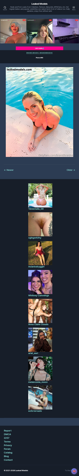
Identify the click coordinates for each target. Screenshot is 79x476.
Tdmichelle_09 (36, 208)
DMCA (7, 434)
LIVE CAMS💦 (39, 48)
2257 (6, 438)
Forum (7, 449)
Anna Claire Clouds (38, 324)
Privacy (8, 445)
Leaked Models (39, 4)
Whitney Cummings (38, 295)
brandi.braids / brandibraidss (39, 53)
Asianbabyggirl (36, 266)
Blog (6, 456)
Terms (7, 441)
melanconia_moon (37, 382)
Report (7, 430)
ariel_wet (33, 353)
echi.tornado (35, 411)
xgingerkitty (34, 237)
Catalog (8, 452)
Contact (8, 459)
